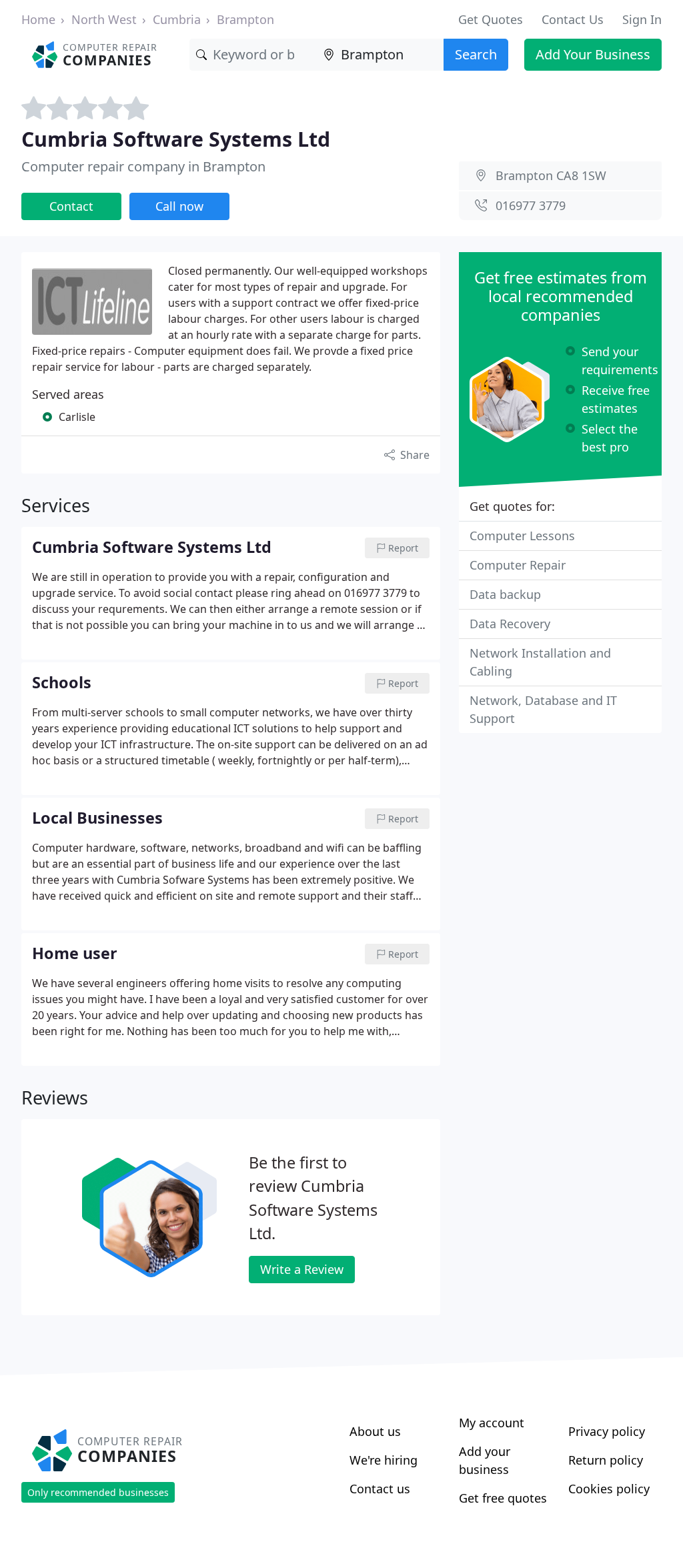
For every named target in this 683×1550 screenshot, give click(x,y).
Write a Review (302, 1269)
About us (375, 1431)
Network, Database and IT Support (543, 709)
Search (476, 54)
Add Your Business (593, 54)
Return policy (605, 1460)
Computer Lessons (522, 536)
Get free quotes (503, 1498)
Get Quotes (490, 19)
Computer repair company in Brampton (143, 166)
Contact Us (573, 19)
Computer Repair (518, 565)
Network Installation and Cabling (540, 662)
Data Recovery (510, 624)
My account (491, 1423)
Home (38, 19)
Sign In (642, 19)
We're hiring (384, 1460)
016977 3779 (531, 205)
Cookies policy (609, 1489)
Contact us (380, 1489)
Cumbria (177, 19)
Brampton (245, 19)
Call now (179, 206)
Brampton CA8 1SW (551, 175)
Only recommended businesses (98, 1492)
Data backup (505, 594)
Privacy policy (606, 1431)
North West (104, 19)
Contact (71, 206)
